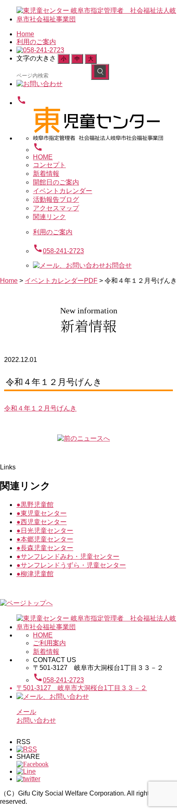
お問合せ (118, 265)
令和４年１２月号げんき (40, 408)
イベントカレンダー (62, 190)
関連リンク (49, 216)
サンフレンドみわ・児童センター (67, 556)
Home (25, 33)
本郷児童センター (44, 539)
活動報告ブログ (56, 199)
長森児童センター (44, 547)
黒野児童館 (35, 504)
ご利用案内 (49, 642)
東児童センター (41, 513)
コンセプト (49, 164)
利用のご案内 (36, 41)
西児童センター (41, 521)
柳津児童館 (35, 573)
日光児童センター (44, 530)
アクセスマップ (56, 208)
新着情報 (46, 173)
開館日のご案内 (56, 182)
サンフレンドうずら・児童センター (71, 565)
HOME (43, 157)
